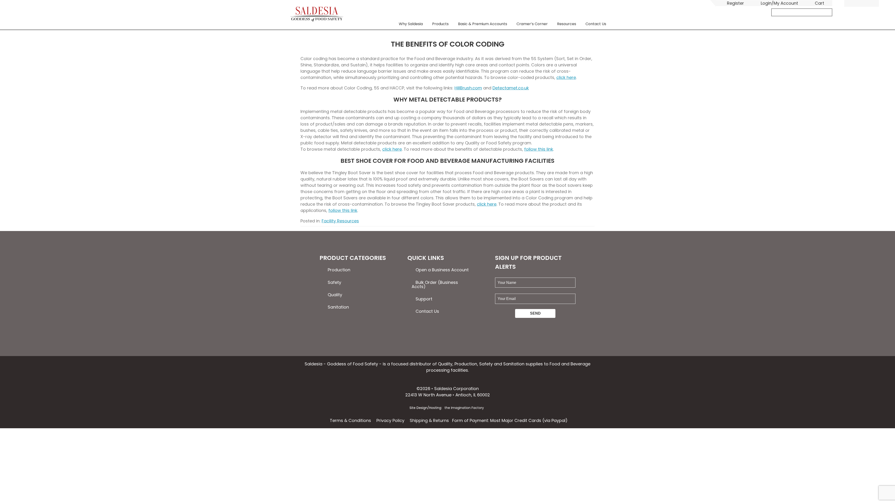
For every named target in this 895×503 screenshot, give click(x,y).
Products (440, 24)
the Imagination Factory (464, 407)
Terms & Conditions (350, 420)
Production (339, 270)
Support (424, 299)
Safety (334, 282)
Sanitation (338, 307)
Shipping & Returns (429, 420)
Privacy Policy (390, 420)
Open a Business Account (442, 270)
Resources (566, 24)
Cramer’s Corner (532, 24)
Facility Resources (340, 221)
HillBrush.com (468, 88)
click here (566, 77)
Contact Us (595, 24)
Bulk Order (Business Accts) (435, 284)
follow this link (538, 149)
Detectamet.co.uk (510, 88)
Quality (335, 295)
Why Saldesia (411, 24)
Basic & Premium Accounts (482, 24)
